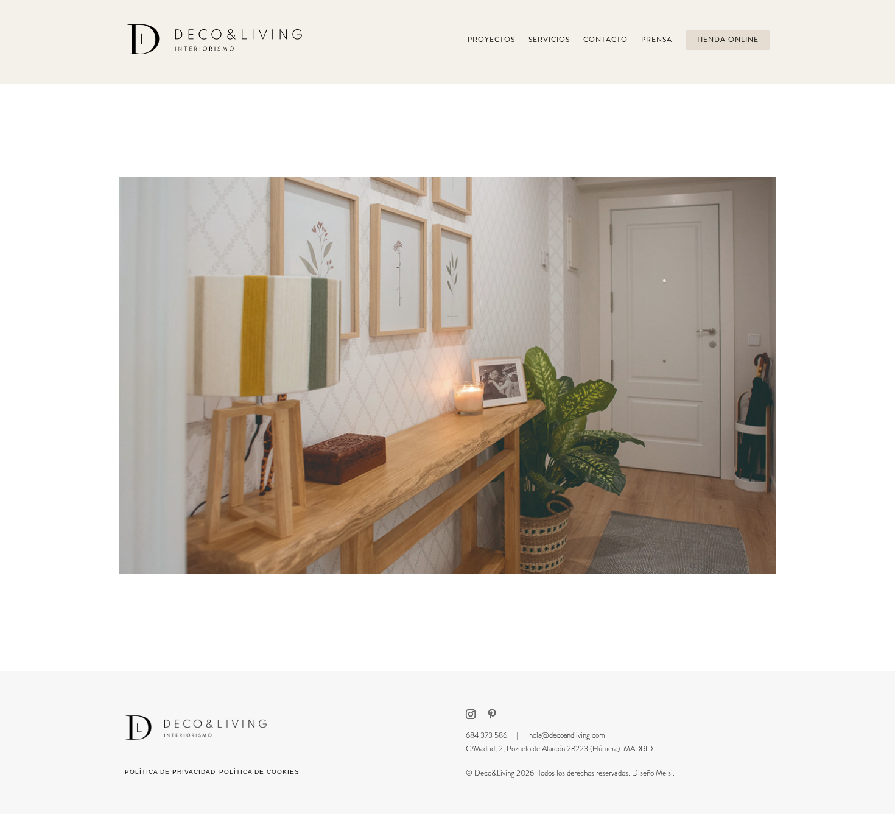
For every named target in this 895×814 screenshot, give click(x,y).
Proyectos (491, 40)
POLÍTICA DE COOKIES (259, 771)
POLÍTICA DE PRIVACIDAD (170, 771)
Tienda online (728, 40)
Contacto (605, 40)
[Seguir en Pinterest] (492, 714)
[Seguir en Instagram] (470, 714)
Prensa (656, 40)
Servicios (549, 40)
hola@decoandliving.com (567, 735)
